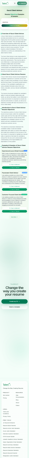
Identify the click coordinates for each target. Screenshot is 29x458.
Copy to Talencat (15, 167)
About (17, 402)
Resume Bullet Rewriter (9, 425)
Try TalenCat (22, 3)
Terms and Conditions (6, 412)
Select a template (14, 307)
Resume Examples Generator (11, 450)
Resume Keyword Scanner (10, 453)
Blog (17, 400)
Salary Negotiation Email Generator (12, 442)
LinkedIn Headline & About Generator (13, 439)
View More (13, 217)
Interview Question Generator (11, 434)
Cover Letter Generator (9, 431)
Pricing (5, 398)
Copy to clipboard (15, 164)
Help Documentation (20, 396)
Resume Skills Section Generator (12, 447)
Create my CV (13, 301)
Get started (6, 395)
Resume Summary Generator (11, 445)
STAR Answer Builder (9, 436)
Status (17, 405)
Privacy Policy (7, 416)
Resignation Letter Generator (10, 456)
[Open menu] (15, 3)
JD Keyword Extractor (9, 423)
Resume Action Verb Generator (11, 428)
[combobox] (14, 22)
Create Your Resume (14, 25)
